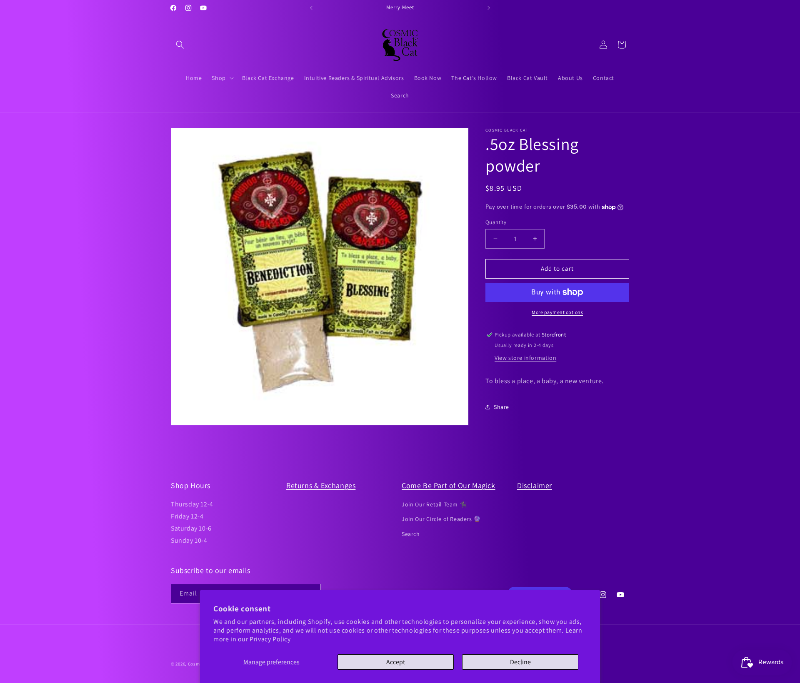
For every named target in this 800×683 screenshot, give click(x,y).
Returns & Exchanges (320, 485)
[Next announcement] (489, 8)
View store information (525, 357)
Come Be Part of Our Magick (448, 485)
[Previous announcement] (311, 8)
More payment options (557, 312)
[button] (180, 44)
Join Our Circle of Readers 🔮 (441, 519)
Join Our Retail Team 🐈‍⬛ (434, 504)
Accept (395, 662)
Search (411, 534)
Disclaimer (534, 485)
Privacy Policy (270, 639)
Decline (520, 662)
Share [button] (501, 407)
